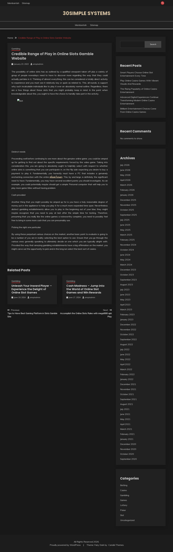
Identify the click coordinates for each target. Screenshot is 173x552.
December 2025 (128, 200)
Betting (123, 485)
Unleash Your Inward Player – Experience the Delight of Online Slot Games (31, 289)
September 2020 (128, 459)
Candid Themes (116, 545)
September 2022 (128, 339)
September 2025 (128, 214)
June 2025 (125, 224)
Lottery (123, 505)
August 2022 (126, 344)
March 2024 (126, 264)
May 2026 (125, 175)
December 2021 (128, 384)
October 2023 (127, 274)
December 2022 (128, 324)
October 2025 (127, 209)
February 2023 (127, 314)
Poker (123, 510)
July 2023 (124, 289)
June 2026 (125, 170)
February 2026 (127, 190)
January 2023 (126, 319)
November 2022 (128, 329)
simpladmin (38, 64)
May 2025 (125, 229)
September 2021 (128, 399)
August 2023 (126, 284)
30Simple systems (86, 13)
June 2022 (125, 354)
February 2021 (127, 434)
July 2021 (124, 409)
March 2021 (126, 429)
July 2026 (124, 165)
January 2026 (126, 195)
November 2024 (128, 244)
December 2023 (128, 269)
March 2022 (126, 369)
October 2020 (127, 454)
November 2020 (128, 449)
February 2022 (127, 374)
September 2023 (128, 279)
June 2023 (125, 294)
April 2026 (125, 180)
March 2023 (126, 309)
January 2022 (126, 379)
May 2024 (125, 259)
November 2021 (128, 389)
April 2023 (125, 304)
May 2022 (125, 359)
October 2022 (127, 334)
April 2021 (125, 424)
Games (123, 500)
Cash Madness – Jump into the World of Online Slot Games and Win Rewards (85, 289)
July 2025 (124, 219)
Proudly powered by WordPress (65, 545)
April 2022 (125, 364)
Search (153, 44)
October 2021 (127, 394)
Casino (123, 490)
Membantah (13, 3)
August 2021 (126, 404)
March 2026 (126, 185)
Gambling (15, 48)
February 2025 (127, 239)
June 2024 (125, 254)
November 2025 (128, 205)
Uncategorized (127, 520)
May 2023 (125, 299)
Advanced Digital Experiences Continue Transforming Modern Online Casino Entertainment (139, 100)
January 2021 (126, 439)
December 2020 (128, 444)
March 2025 (126, 234)
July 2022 (124, 349)
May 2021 (125, 419)
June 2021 (125, 414)
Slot (122, 515)
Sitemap (26, 3)
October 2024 (127, 249)
